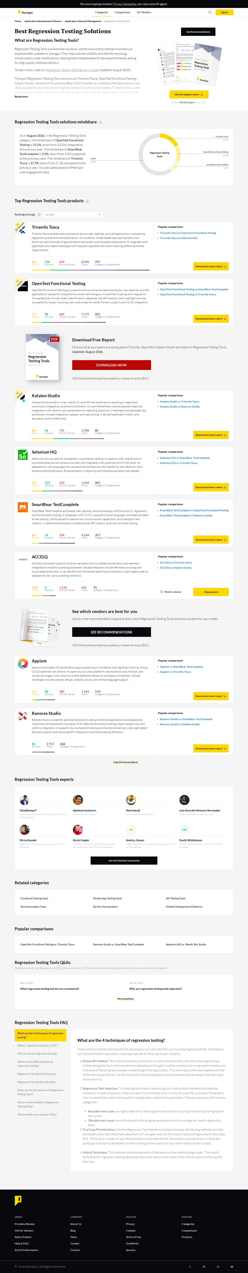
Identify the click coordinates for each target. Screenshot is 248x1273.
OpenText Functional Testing (58, 283)
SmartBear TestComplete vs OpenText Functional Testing (194, 510)
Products (187, 1236)
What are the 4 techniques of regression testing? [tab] (40, 1035)
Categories (188, 1223)
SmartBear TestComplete (55, 504)
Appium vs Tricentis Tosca (175, 671)
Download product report (209, 266)
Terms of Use (133, 1236)
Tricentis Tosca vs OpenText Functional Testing (188, 232)
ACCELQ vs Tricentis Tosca (176, 562)
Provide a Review (25, 1223)
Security (130, 1250)
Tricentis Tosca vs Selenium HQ (178, 237)
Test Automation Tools (33, 906)
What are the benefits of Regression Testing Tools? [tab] (38, 1104)
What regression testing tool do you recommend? (49, 988)
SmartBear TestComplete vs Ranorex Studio (186, 515)
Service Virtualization (105, 906)
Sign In (224, 12)
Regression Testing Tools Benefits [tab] (36, 1081)
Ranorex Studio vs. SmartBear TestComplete (118, 944)
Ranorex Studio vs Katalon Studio (180, 724)
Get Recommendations (198, 31)
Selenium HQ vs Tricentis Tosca (178, 462)
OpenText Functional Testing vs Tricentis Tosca (188, 294)
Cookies (130, 1230)
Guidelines (132, 1243)
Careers (74, 1243)
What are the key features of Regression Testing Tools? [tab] (40, 1092)
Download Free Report (93, 339)
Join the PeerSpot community (124, 860)
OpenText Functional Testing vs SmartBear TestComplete (194, 289)
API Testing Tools (176, 898)
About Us (75, 1223)
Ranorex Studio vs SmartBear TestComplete (186, 719)
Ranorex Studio (46, 713)
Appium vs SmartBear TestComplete (181, 666)
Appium (39, 661)
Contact (75, 1250)
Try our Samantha (124, 4)
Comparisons (189, 1230)
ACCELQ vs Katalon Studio (176, 567)
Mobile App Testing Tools (107, 898)
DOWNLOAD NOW (111, 365)
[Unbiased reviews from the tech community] (25, 11)
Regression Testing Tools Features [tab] (36, 1073)
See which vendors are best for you (104, 611)
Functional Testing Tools (34, 898)
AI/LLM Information (26, 1250)
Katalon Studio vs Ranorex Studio (180, 406)
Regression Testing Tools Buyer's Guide (72, 70)
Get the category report (187, 94)
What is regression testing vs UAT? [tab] (37, 1045)
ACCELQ (40, 556)
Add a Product (23, 1236)
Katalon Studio (46, 395)
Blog (73, 1230)
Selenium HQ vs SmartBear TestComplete (185, 457)
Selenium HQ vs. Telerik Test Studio (186, 944)
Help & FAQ (22, 1243)
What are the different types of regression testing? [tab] (35, 1063)
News (73, 1236)
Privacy (130, 1223)
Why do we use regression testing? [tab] (37, 1053)
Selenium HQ (44, 452)
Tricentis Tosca (45, 227)
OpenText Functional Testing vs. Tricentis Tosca (47, 944)
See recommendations (111, 632)
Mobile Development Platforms (184, 906)
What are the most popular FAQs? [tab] (37, 1114)
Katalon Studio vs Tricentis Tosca (179, 401)
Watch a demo (172, 591)
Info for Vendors (24, 1230)
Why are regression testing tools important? (155, 988)
